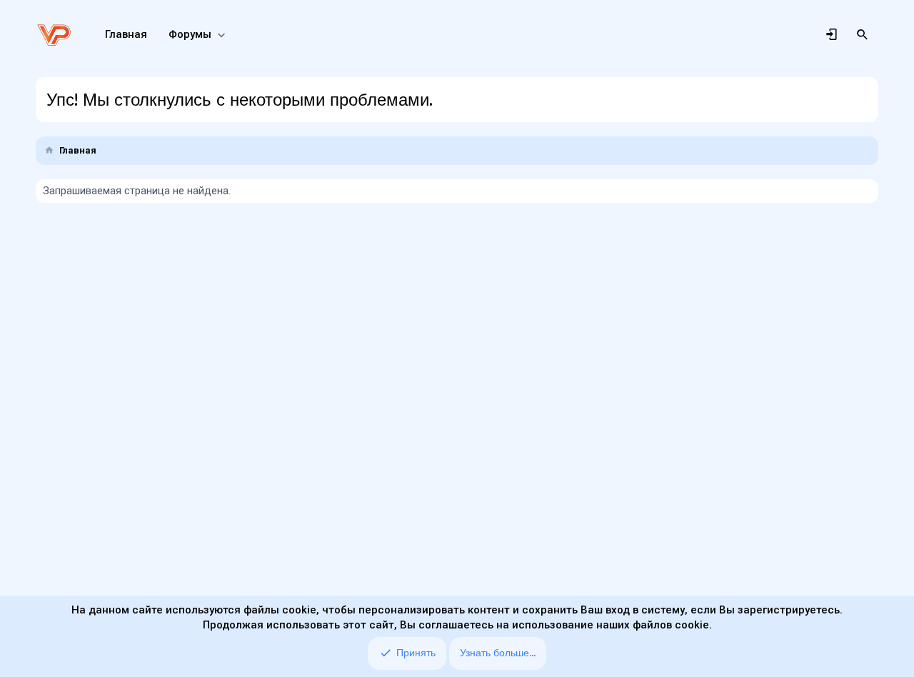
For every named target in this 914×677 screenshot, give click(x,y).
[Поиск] (862, 35)
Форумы (190, 34)
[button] (221, 34)
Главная (126, 34)
